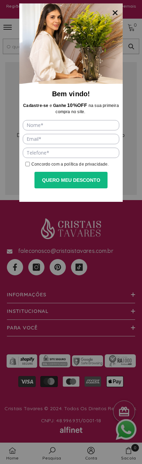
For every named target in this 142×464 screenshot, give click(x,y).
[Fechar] (115, 11)
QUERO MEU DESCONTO (71, 180)
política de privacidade (86, 164)
